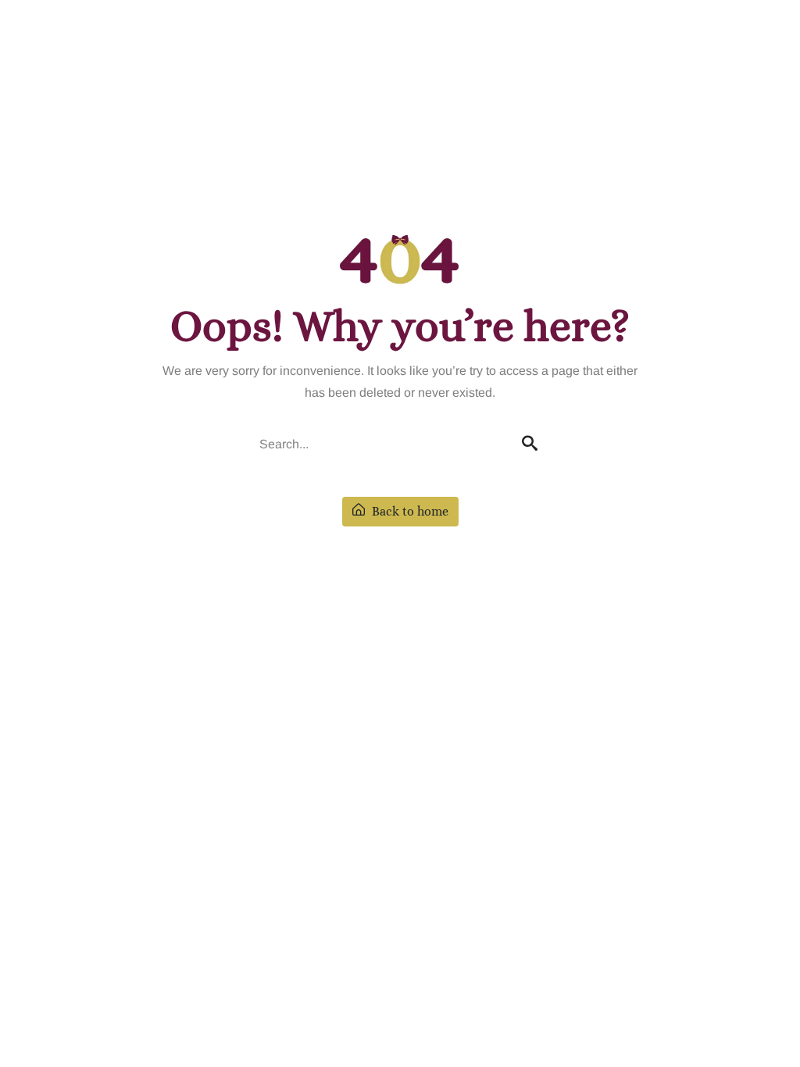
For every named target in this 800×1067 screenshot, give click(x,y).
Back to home (408, 511)
